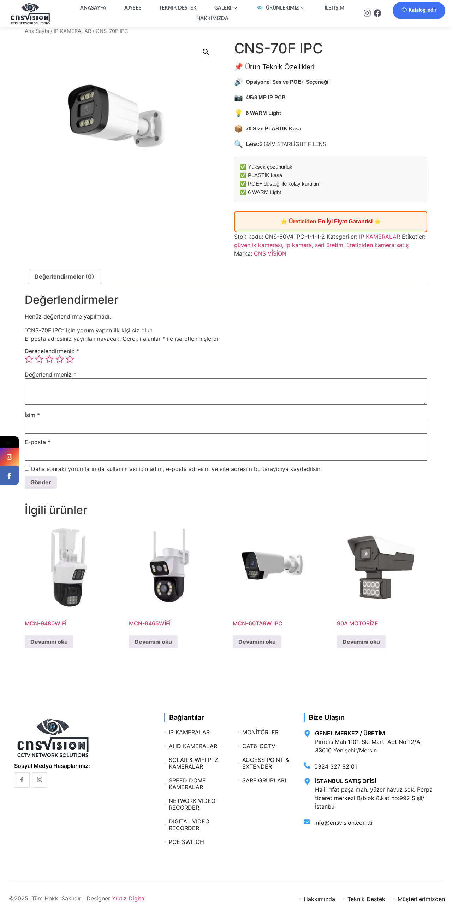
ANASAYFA (93, 8)
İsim (32, 415)
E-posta (37, 442)
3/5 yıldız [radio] (49, 359)
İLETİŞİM (334, 8)
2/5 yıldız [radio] (39, 359)
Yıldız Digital (129, 898)
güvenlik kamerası (258, 245)
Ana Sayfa (37, 31)
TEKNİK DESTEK (178, 8)
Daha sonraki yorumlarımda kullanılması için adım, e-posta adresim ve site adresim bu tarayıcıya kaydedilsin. (176, 469)
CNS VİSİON (270, 253)
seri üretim (329, 245)
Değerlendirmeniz (50, 374)
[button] (206, 52)
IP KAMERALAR (72, 31)
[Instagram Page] (9, 457)
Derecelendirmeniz (52, 351)
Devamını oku (49, 641)
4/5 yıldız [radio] (59, 359)
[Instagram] (39, 780)
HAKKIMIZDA (212, 18)
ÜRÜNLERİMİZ (282, 8)
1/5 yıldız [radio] (29, 359)
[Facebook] (22, 780)
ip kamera (298, 245)
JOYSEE (132, 8)
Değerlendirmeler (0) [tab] (64, 276)
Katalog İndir (422, 10)
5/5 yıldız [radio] (70, 359)
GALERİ (222, 8)
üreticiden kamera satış (377, 245)
